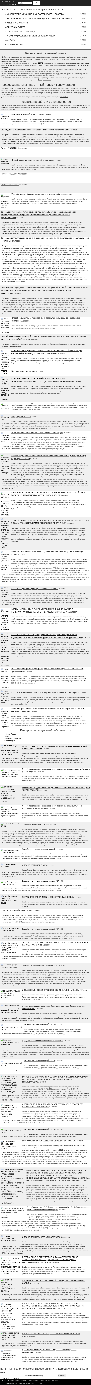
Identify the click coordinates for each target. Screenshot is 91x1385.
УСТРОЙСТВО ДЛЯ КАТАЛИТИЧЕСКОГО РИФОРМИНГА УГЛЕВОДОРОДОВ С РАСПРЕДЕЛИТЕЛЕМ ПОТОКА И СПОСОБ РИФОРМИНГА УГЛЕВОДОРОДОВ (55, 1079)
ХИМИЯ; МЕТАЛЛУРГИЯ (18, 23)
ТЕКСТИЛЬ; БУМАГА (16, 27)
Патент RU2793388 (10, 174)
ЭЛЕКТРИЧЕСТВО (15, 44)
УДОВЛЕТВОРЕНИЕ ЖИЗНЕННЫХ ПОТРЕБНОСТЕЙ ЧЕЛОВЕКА (35, 14)
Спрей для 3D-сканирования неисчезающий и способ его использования (35, 130)
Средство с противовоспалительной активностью (42, 1041)
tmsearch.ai (64, 97)
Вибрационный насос (21, 416)
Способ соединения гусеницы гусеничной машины (34, 589)
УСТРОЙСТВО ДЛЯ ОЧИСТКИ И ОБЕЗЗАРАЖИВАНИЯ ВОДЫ (48, 897)
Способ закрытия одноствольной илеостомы (32, 160)
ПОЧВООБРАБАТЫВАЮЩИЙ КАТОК (39, 1024)
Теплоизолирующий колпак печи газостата (39, 965)
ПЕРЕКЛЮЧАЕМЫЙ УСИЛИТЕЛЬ (27, 114)
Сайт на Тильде (10, 734)
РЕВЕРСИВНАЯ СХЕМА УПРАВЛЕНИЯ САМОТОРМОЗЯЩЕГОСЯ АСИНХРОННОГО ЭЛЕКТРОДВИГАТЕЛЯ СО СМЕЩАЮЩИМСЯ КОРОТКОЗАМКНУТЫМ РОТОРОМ (50, 1259)
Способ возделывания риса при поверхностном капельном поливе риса (45, 692)
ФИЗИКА (11, 40)
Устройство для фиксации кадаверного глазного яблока (37, 194)
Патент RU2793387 (10, 185)
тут (14, 109)
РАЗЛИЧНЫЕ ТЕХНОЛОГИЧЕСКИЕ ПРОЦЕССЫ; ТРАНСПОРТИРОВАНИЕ (39, 18)
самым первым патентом (28, 69)
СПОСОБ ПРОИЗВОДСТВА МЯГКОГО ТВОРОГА (42, 1237)
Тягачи (6, 736)
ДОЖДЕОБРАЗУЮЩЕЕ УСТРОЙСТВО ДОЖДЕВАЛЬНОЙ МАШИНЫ (50, 990)
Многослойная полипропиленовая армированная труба (37, 432)
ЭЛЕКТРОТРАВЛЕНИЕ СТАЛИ (35, 825)
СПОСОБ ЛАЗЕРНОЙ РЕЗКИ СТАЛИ (16, 910)
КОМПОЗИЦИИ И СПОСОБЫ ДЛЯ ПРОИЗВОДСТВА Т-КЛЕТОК (48, 1141)
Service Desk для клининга (9, 1378)
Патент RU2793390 (10, 148)
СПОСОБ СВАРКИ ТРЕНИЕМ (34, 865)
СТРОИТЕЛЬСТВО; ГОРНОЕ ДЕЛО (22, 31)
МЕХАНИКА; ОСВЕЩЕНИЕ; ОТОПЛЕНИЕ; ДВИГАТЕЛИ (31, 36)
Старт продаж (9, 741)
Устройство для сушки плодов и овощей (38, 849)
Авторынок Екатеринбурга (13, 738)
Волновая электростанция (23, 371)
